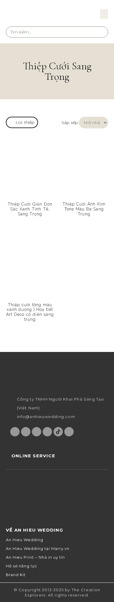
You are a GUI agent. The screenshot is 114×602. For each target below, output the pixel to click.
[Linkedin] (69, 431)
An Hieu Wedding (24, 540)
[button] (104, 14)
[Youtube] (36, 431)
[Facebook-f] (15, 431)
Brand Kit (16, 575)
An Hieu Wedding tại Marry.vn (38, 548)
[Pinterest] (47, 431)
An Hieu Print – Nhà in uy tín (35, 557)
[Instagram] (25, 431)
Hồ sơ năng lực (21, 566)
